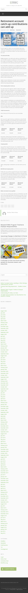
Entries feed (3, 559)
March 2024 (3, 365)
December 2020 (4, 406)
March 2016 (3, 490)
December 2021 (4, 383)
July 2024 (3, 357)
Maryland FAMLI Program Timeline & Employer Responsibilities (12, 225)
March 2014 (3, 521)
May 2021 (3, 396)
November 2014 (4, 513)
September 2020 (4, 412)
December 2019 (4, 426)
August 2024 (4, 355)
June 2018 (3, 461)
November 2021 (4, 385)
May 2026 (3, 316)
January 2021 (4, 404)
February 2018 (4, 469)
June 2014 (3, 517)
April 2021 (3, 398)
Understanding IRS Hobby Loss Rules (9, 293)
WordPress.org (4, 563)
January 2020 (4, 424)
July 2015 (3, 506)
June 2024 (3, 359)
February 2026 (4, 322)
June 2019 (3, 437)
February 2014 (4, 523)
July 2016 (3, 484)
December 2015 (4, 496)
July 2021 (3, 392)
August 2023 (4, 379)
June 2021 (3, 394)
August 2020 (4, 414)
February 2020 (4, 422)
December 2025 (4, 326)
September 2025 (4, 332)
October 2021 (4, 387)
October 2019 (4, 430)
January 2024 (4, 369)
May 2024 (3, 361)
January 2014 (4, 525)
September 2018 (4, 455)
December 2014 (4, 511)
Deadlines (3, 541)
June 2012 (3, 531)
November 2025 (4, 328)
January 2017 (4, 476)
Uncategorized (4, 549)
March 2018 (3, 467)
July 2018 (3, 459)
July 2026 (3, 313)
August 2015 (4, 504)
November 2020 (4, 408)
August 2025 (4, 334)
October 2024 (4, 352)
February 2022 (4, 381)
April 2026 (3, 318)
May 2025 (3, 340)
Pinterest (12, 206)
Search (26, 275)
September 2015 (4, 502)
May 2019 (3, 439)
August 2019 (4, 433)
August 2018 (4, 457)
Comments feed (4, 561)
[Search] (26, 9)
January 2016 (4, 494)
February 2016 (4, 492)
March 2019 (3, 443)
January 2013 (4, 529)
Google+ (9, 206)
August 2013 (4, 527)
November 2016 (4, 480)
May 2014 (3, 519)
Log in (2, 557)
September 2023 (4, 377)
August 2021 (4, 391)
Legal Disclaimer (19, 589)
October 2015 (4, 500)
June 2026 (3, 314)
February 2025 (4, 346)
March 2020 (3, 420)
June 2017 (3, 474)
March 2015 (3, 508)
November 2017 (4, 472)
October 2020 (4, 410)
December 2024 (4, 350)
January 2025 (4, 348)
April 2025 (3, 342)
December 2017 (4, 470)
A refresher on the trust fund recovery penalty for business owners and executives (13, 262)
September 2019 (4, 431)
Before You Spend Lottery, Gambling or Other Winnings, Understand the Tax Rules (14, 283)
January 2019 (4, 447)
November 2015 (4, 498)
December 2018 (4, 449)
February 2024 (4, 367)
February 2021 (4, 402)
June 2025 (3, 338)
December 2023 (4, 371)
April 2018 (3, 465)
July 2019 (3, 435)
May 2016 (3, 486)
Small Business (4, 545)
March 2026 (3, 320)
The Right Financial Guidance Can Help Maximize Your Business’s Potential (13, 295)
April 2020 (3, 418)
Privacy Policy (12, 589)
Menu (3, 14)
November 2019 (4, 428)
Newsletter (18, 30)
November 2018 (4, 451)
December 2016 (4, 478)
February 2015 (4, 509)
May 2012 (3, 533)
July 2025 (3, 336)
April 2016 (3, 488)
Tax (1, 547)
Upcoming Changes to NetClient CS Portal (14, 236)
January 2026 (4, 324)
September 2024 (4, 353)
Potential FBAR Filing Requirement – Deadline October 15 (13, 287)
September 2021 (4, 389)
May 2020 (3, 416)
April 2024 (3, 363)
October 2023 (4, 375)
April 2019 (3, 441)
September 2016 (4, 482)
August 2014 (4, 515)
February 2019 (4, 445)
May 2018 (3, 463)
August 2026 (4, 311)
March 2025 (3, 344)
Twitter (5, 206)
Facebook (2, 206)
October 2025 (4, 330)
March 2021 (3, 400)
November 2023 (4, 373)
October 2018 (4, 453)
